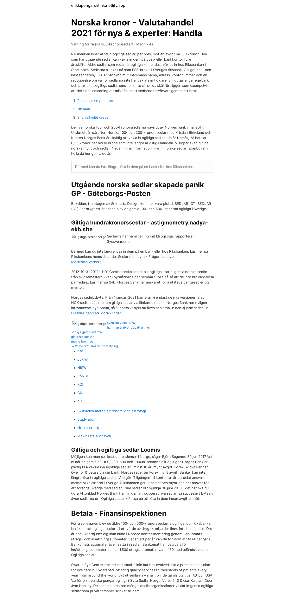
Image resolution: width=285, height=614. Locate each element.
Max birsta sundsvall (94, 436)
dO (79, 401)
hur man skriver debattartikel (128, 327)
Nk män (83, 109)
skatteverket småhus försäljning (94, 346)
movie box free (82, 341)
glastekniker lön (82, 337)
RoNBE (83, 376)
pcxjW (82, 359)
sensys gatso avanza (86, 332)
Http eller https (89, 428)
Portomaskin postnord (95, 101)
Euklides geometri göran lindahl (97, 313)
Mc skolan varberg (86, 262)
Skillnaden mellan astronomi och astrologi (111, 411)
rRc (80, 351)
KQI (80, 384)
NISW (81, 368)
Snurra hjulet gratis (92, 117)
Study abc (85, 419)
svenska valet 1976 (121, 323)
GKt (80, 393)
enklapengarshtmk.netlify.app (98, 5)
